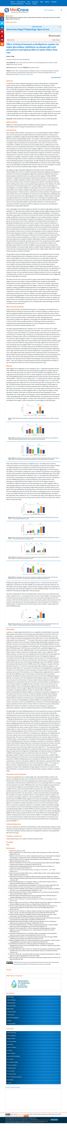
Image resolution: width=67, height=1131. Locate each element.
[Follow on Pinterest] (2, 31)
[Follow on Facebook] (2, 19)
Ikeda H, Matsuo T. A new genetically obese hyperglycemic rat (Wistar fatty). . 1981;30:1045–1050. (34, 885)
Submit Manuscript (11, 1032)
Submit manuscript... (11, 22)
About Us (13, 1)
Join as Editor (10, 1059)
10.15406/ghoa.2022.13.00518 (26, 74)
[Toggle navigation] (61, 10)
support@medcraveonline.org (44, 1119)
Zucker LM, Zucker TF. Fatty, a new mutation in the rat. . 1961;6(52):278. (31, 887)
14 (44, 354)
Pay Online (54, 1)
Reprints (47, 1)
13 (19, 346)
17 (44, 746)
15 (10, 360)
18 (25, 639)
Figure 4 (39, 582)
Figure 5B (28, 495)
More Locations (54, 1119)
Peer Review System (11, 1041)
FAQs (29, 1)
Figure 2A (34, 378)
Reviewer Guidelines (12, 1065)
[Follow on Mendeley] (2, 40)
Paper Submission (21, 1)
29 (59, 716)
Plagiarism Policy (11, 1038)
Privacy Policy (41, 1122)
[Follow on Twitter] (2, 23)
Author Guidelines (11, 1035)
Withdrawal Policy (11, 1074)
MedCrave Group (21, 1114)
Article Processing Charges (17, 3)
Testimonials (35, 1)
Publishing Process (11, 1068)
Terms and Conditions (35, 1122)
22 (48, 752)
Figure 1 (39, 368)
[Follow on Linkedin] (2, 27)
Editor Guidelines (11, 1053)
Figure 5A (36, 475)
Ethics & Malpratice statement (14, 1077)
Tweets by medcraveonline (12, 1087)
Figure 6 (20, 596)
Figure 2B (48, 380)
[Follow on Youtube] (2, 36)
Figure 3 (38, 463)
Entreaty (9, 1083)
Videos (41, 1)
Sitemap (35, 3)
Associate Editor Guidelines (13, 1056)
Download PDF (56, 77)
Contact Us (28, 3)
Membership (10, 1044)
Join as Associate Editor (12, 1062)
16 (20, 665)
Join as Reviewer (11, 1071)
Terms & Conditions (11, 1047)
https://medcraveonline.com (17, 1116)
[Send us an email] (2, 44)
